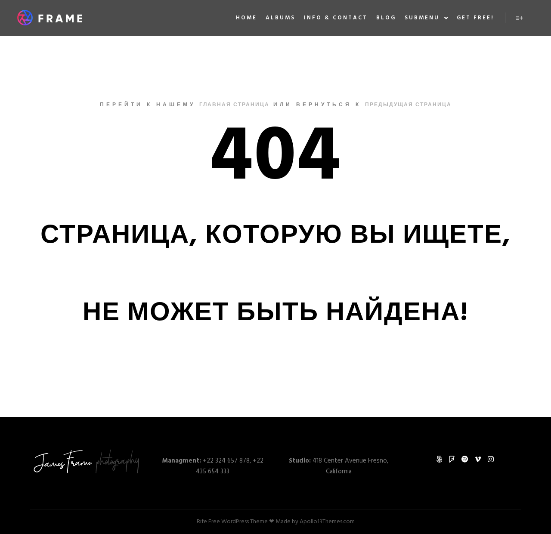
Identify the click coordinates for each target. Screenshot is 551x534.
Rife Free (208, 522)
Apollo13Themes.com (327, 522)
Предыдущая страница (408, 105)
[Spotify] (465, 459)
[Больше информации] (519, 18)
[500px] (439, 459)
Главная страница (234, 105)
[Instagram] (490, 459)
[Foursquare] (452, 459)
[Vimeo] (477, 459)
